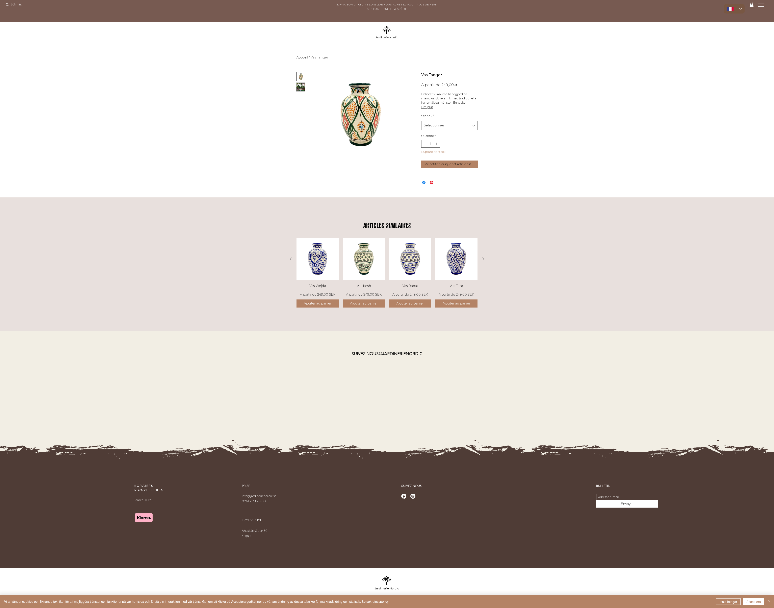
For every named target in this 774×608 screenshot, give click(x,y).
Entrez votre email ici (376, 303)
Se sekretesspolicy (375, 601)
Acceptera (753, 601)
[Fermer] (769, 601)
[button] (441, 269)
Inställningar (728, 601)
